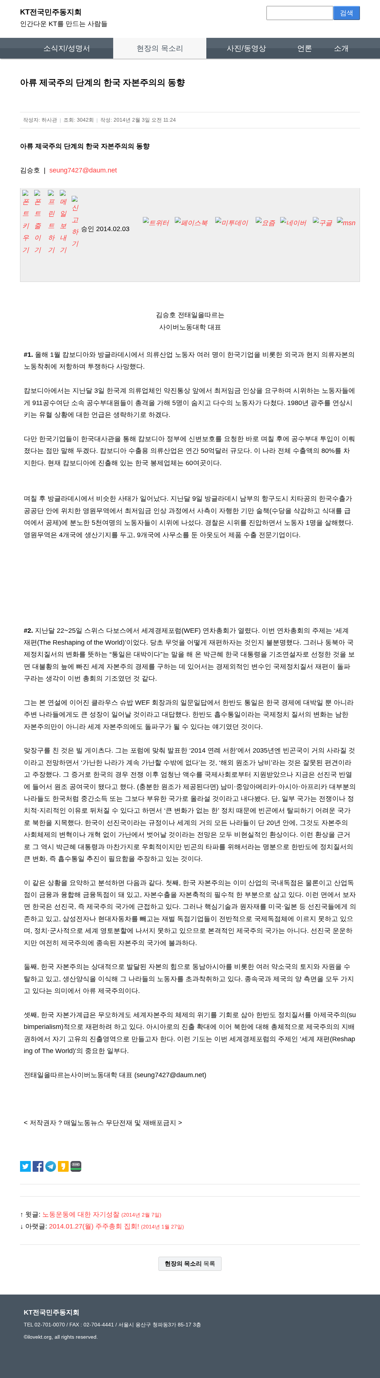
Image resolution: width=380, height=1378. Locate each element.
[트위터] (158, 223)
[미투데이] (235, 223)
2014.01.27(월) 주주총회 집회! (116, 1226)
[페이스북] (194, 223)
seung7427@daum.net (83, 170)
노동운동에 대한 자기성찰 (101, 1214)
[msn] (346, 228)
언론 (304, 48)
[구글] (322, 228)
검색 (346, 13)
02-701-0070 (50, 1325)
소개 (341, 48)
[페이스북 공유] (39, 1166)
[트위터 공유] (26, 1166)
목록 (190, 1263)
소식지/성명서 (66, 48)
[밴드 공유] (76, 1166)
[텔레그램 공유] (51, 1166)
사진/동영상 (246, 48)
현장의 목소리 (160, 48)
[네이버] (295, 223)
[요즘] (265, 228)
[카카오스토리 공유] (64, 1166)
